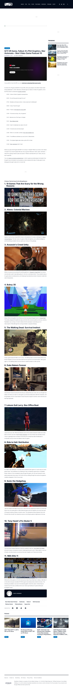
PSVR (32, 4)
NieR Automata (36, 601)
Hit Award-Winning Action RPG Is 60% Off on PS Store (28, 631)
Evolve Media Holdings (33, 681)
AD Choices (23, 677)
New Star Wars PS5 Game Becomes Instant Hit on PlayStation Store (62, 46)
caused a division (22, 91)
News (22, 4)
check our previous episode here (15, 158)
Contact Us (11, 677)
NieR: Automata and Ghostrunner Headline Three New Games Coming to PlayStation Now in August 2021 (44, 632)
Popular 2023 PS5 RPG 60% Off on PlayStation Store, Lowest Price (62, 52)
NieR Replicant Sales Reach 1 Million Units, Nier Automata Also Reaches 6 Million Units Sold (60, 632)
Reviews (44, 4)
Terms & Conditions (38, 677)
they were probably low (28, 132)
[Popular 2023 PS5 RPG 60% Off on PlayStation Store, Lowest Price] (52, 53)
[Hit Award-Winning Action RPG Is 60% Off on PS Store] (28, 623)
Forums (49, 4)
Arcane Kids (42, 318)
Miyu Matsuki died (14, 121)
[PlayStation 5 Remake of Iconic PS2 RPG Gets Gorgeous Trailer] (52, 59)
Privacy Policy (30, 677)
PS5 (26, 4)
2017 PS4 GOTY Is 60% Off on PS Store (11, 630)
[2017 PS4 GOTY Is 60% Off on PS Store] (12, 623)
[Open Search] (68, 4)
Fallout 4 (29, 601)
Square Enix (27, 604)
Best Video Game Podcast (11, 601)
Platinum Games (9, 604)
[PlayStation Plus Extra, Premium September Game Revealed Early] (52, 64)
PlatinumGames (18, 604)
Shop (54, 4)
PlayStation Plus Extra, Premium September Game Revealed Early (62, 63)
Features (37, 4)
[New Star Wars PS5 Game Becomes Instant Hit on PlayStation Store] (52, 47)
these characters (23, 434)
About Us (6, 677)
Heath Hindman (19, 55)
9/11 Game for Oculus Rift (20, 109)
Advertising (17, 677)
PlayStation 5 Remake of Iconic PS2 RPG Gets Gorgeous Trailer (62, 58)
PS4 (29, 4)
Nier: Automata (13, 144)
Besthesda (22, 601)
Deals (6, 636)
